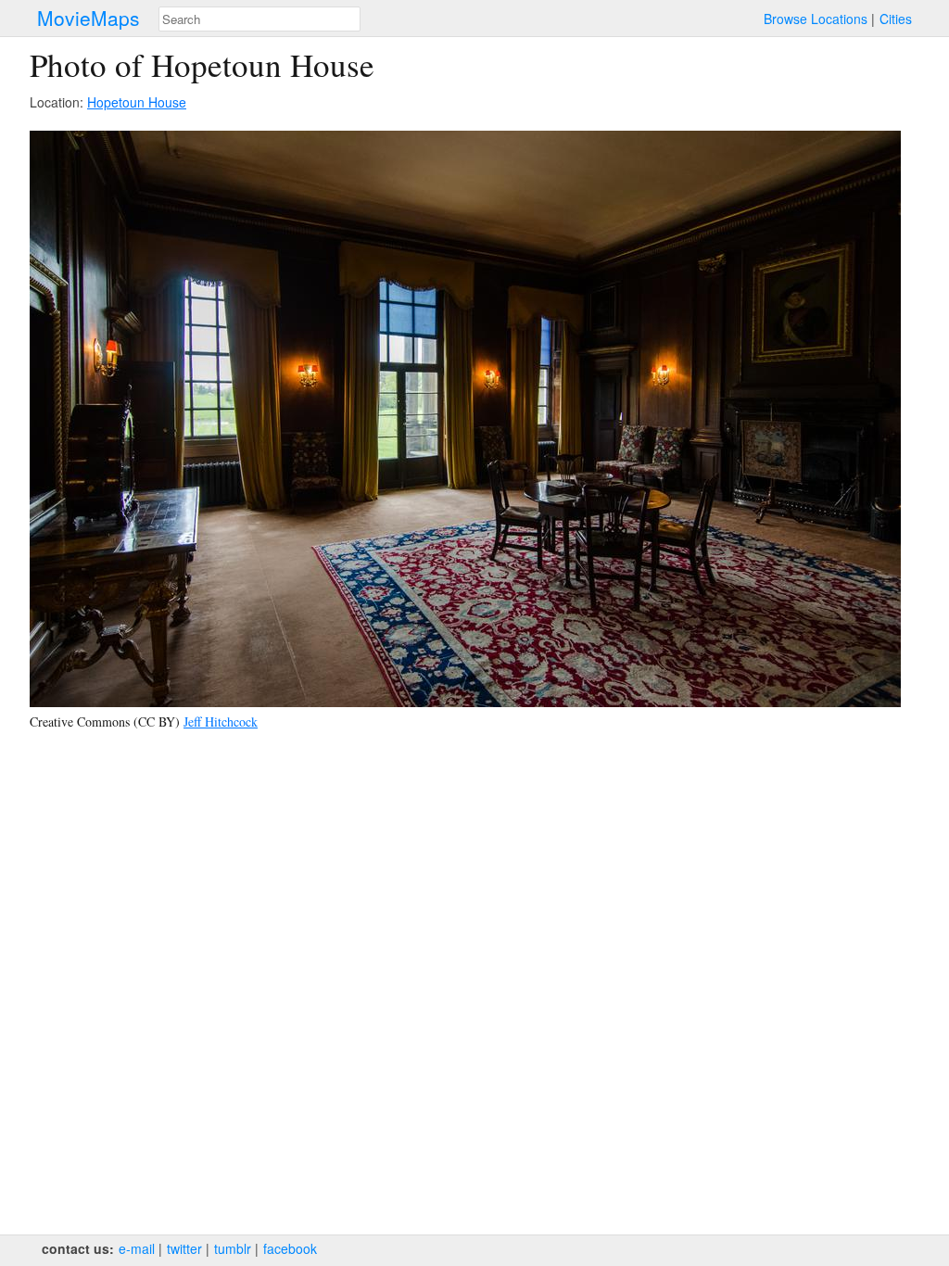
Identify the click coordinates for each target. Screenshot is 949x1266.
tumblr (232, 1248)
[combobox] (259, 19)
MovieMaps (88, 18)
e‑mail (137, 1248)
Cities (895, 18)
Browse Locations (815, 18)
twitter (184, 1248)
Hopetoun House (136, 102)
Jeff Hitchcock (220, 721)
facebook (290, 1248)
